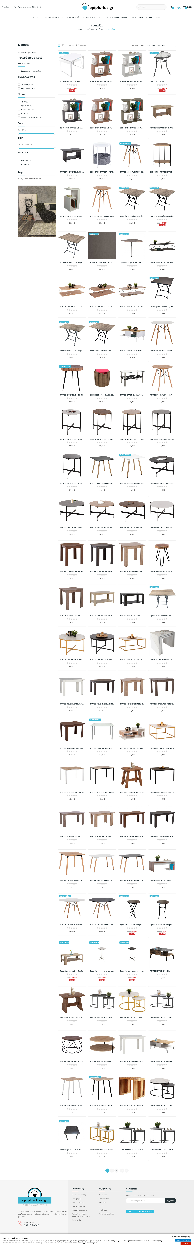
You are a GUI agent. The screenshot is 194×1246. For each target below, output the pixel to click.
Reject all (186, 1243)
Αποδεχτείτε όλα (183, 1240)
